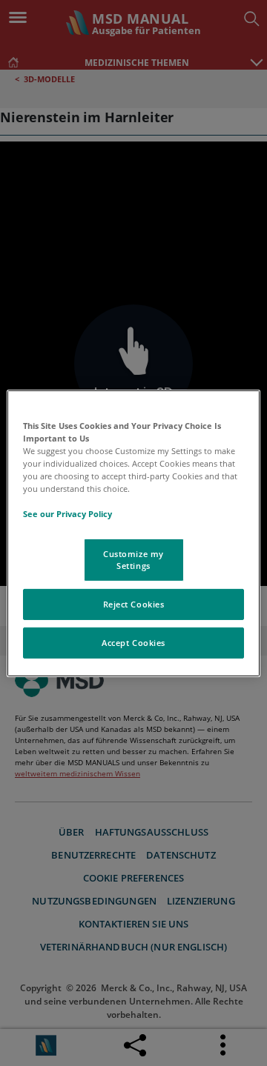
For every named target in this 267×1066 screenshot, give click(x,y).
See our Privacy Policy (67, 513)
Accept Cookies (133, 642)
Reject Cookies (134, 604)
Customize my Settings (133, 559)
